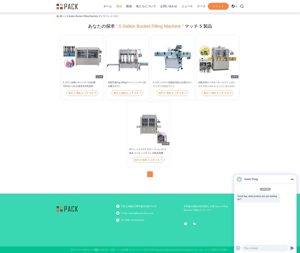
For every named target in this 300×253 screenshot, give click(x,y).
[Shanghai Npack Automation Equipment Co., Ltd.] (67, 6)
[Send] (292, 248)
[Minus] (292, 179)
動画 (129, 6)
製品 (119, 6)
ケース (201, 6)
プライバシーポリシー (81, 249)
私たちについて (146, 6)
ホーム (107, 6)
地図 (96, 249)
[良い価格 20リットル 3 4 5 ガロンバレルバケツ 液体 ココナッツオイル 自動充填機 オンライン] (148, 124)
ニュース (187, 6)
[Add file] (238, 248)
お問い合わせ (168, 6)
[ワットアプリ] (188, 224)
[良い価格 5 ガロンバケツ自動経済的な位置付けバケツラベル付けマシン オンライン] (172, 57)
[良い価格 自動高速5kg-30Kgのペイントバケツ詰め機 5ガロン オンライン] (127, 57)
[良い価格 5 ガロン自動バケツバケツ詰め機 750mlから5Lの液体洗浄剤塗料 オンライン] (82, 57)
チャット (218, 6)
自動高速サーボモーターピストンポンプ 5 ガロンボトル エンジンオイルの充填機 (217, 86)
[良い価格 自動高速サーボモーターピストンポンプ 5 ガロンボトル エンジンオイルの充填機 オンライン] (217, 57)
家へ (62, 16)
